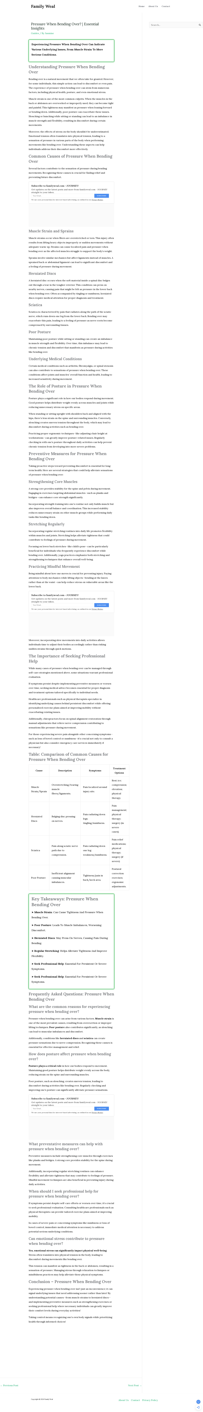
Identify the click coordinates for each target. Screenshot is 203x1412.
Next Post (135, 1385)
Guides (35, 33)
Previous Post (9, 1385)
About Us (124, 1400)
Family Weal (43, 6)
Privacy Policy (150, 1400)
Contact (135, 1400)
